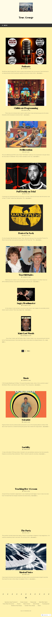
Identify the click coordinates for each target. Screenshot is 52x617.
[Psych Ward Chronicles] (21, 595)
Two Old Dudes (26, 274)
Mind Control (26, 603)
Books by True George (16, 605)
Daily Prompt (36, 603)
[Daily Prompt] (35, 595)
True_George (26, 17)
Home (39, 605)
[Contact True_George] (49, 595)
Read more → (40, 73)
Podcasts (26, 66)
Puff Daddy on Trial (26, 191)
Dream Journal (23, 602)
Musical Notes (26, 572)
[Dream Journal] (8, 595)
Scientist (26, 419)
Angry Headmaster (26, 303)
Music (26, 378)
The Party (26, 530)
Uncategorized (45, 603)
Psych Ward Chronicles (8, 603)
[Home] (26, 598)
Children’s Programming (26, 108)
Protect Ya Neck (26, 233)
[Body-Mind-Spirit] (17, 595)
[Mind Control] (30, 595)
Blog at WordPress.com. (26, 610)
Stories (18, 603)
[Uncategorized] (40, 595)
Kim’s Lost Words (26, 333)
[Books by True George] (44, 595)
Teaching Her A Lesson (26, 488)
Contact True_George (30, 605)
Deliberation (26, 149)
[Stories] (26, 595)
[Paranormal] (12, 595)
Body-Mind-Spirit (43, 602)
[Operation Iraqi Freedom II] (3, 595)
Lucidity (26, 447)
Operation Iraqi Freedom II (11, 602)
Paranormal (33, 602)
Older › (28, 351)
